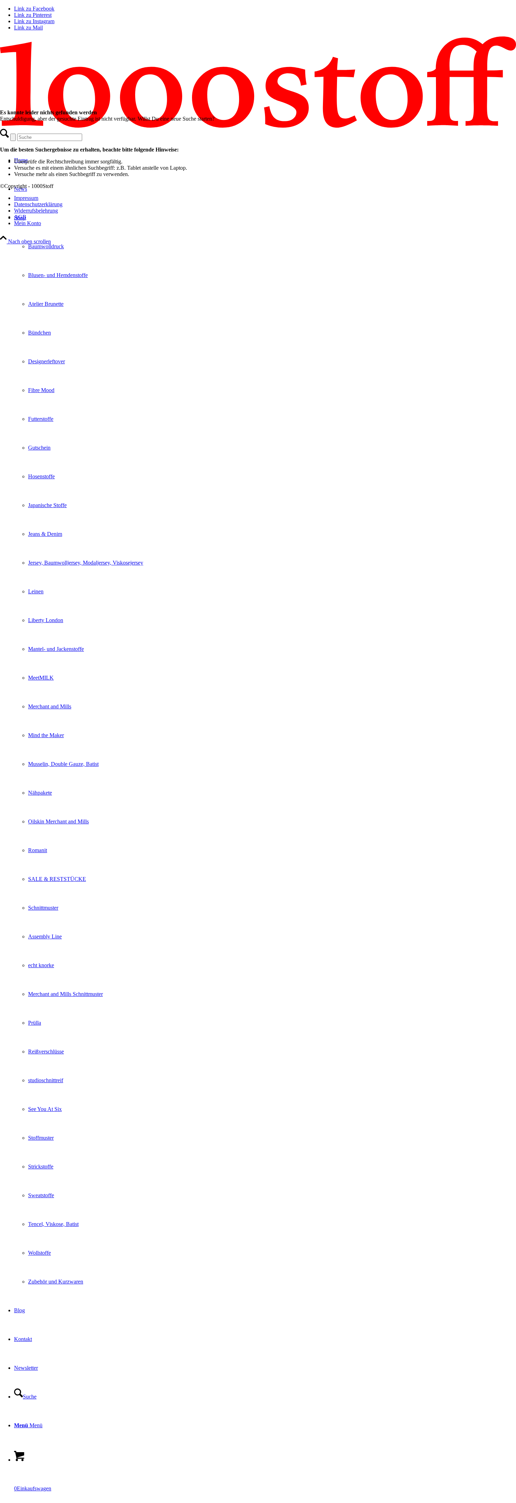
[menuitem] (265, 749)
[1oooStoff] (258, 126)
